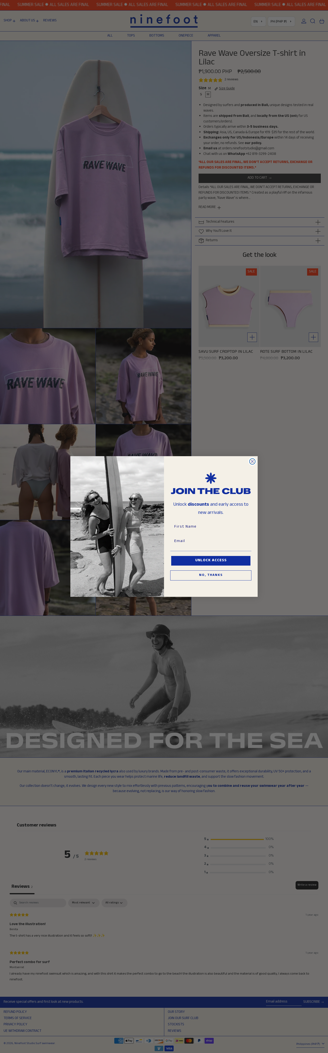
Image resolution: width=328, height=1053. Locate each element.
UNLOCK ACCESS (211, 560)
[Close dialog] (252, 461)
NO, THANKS (211, 575)
